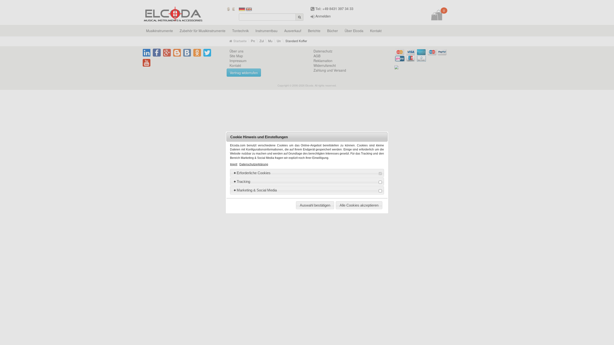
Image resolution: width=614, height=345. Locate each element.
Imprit (233, 164)
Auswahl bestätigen (315, 205)
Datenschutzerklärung (253, 164)
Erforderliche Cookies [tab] (254, 173)
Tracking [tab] (243, 181)
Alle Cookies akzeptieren (359, 205)
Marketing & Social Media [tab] (257, 190)
